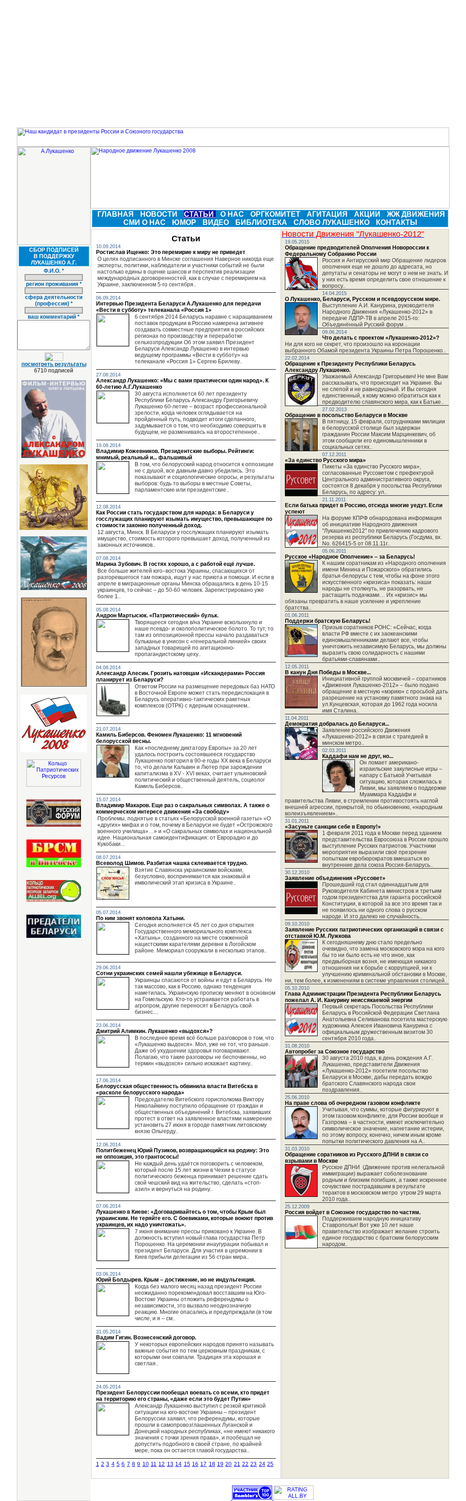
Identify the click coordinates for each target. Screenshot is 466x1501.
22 (245, 1464)
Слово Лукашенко (332, 222)
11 (154, 1464)
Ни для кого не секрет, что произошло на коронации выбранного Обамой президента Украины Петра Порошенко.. (365, 347)
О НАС (233, 214)
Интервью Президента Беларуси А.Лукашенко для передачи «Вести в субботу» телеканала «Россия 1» (178, 306)
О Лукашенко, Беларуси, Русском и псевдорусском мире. (362, 299)
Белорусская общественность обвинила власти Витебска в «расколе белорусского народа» (177, 1089)
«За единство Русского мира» (325, 460)
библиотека (262, 222)
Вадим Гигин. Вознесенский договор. (146, 1337)
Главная (116, 214)
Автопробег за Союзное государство (335, 1051)
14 (178, 1464)
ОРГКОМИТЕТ (276, 214)
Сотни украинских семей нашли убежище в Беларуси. (169, 973)
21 (237, 1464)
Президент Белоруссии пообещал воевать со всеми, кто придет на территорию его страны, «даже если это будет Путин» (182, 1395)
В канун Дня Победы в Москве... (328, 672)
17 (203, 1464)
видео (217, 222)
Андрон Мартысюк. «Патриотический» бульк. (157, 615)
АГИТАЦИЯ (328, 214)
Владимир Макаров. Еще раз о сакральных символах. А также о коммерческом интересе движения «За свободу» (182, 808)
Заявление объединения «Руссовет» (335, 878)
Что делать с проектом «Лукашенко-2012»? (380, 338)
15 (187, 1464)
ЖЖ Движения (417, 214)
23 (253, 1464)
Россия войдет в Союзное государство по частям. (352, 1212)
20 (228, 1464)
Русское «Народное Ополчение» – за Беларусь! (350, 557)
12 (161, 1464)
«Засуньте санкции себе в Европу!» (333, 827)
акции (368, 214)
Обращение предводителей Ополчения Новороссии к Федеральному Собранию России (357, 250)
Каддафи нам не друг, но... (357, 756)
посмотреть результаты (53, 364)
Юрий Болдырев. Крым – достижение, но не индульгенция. (175, 1280)
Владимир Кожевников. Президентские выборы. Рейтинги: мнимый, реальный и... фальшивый (175, 454)
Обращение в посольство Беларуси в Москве (346, 415)
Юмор (185, 222)
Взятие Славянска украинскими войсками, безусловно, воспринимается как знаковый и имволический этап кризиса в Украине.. (192, 876)
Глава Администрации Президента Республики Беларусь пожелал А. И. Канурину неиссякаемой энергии (363, 997)
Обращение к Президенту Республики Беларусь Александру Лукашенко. (350, 367)
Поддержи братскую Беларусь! (327, 621)
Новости (159, 214)
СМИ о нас (145, 222)
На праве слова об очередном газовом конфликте (352, 1103)
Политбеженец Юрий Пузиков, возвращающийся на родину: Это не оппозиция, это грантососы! (182, 1153)
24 (262, 1464)
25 (270, 1464)
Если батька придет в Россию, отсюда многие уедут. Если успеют (363, 508)
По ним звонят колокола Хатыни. (140, 918)
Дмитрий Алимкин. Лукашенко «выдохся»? (154, 1031)
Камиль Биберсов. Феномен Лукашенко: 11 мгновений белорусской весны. (169, 738)
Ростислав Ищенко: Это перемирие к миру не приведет (170, 252)
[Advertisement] (233, 63)
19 (220, 1464)
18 (212, 1464)
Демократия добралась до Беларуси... (337, 724)
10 (145, 1464)
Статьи (200, 214)
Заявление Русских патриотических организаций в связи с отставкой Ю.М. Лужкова (364, 932)
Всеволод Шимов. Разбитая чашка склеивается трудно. (172, 863)
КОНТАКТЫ (397, 222)
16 (195, 1464)
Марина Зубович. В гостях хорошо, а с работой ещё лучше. (175, 564)
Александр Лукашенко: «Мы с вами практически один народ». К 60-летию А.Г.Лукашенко (182, 383)
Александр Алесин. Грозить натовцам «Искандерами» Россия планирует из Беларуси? (180, 676)
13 (170, 1464)
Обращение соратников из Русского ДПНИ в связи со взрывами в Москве (356, 1157)
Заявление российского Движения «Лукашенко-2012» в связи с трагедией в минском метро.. (375, 736)
